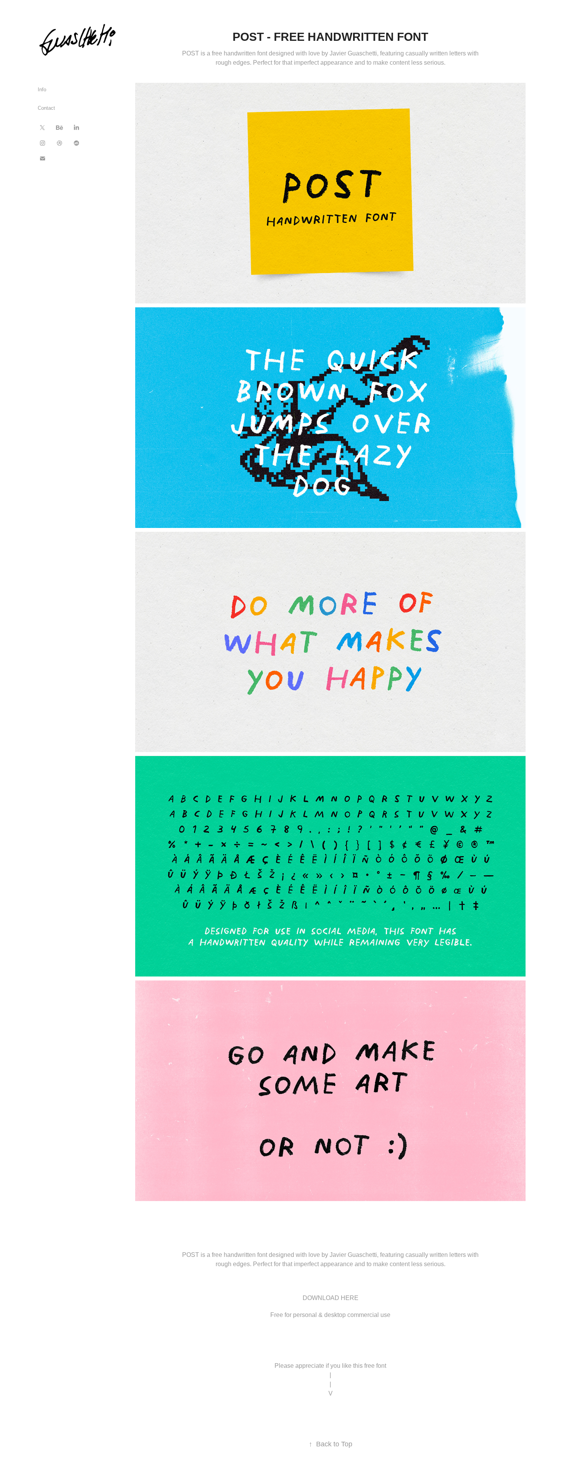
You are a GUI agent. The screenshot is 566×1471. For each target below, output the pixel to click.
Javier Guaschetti (353, 1255)
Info (42, 89)
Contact (46, 108)
